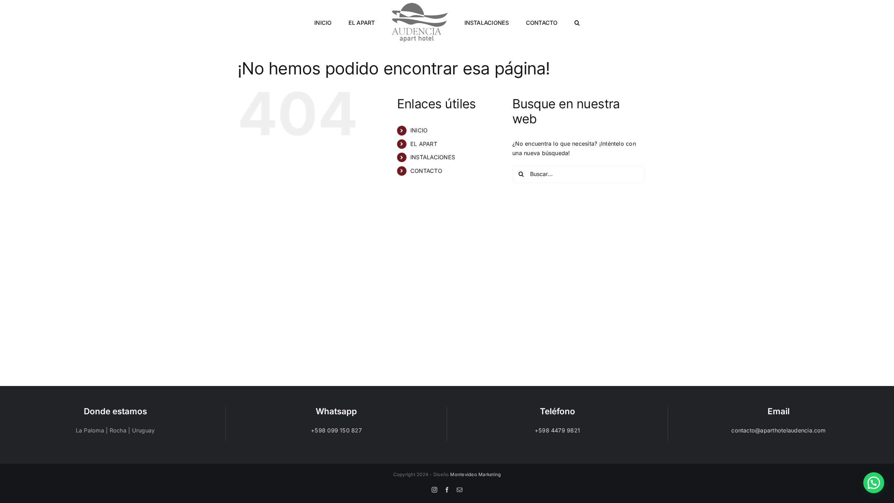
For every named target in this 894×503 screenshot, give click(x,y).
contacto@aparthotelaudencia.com (778, 430)
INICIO (418, 130)
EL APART (423, 143)
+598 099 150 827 (336, 430)
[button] (552, 22)
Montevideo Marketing (475, 474)
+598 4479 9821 (557, 430)
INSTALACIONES (432, 157)
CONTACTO (426, 170)
